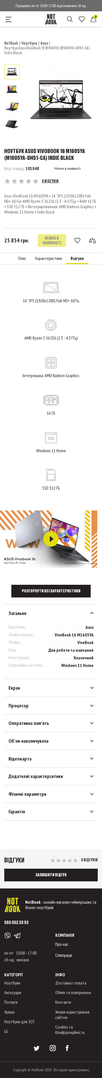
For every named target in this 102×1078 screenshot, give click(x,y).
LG (6, 1031)
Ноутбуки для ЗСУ (19, 1021)
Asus (44, 43)
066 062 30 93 (16, 922)
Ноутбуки (29, 43)
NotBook (11, 43)
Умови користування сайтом (72, 1014)
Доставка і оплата (70, 983)
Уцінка (9, 1012)
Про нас (61, 944)
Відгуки (77, 258)
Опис (22, 258)
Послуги (11, 1002)
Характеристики (48, 258)
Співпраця (63, 955)
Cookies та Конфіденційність (70, 1029)
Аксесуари (12, 992)
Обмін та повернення (73, 992)
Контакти (63, 1002)
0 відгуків (50, 181)
